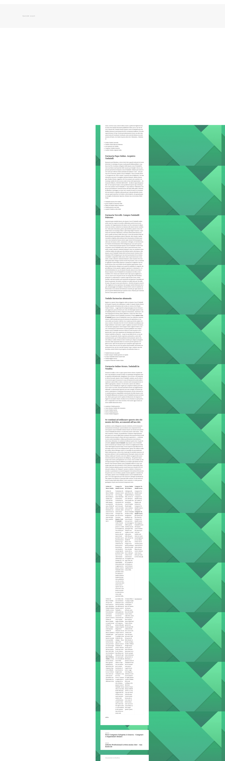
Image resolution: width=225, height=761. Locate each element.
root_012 (33, 16)
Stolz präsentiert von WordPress (112, 758)
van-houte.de (138, 599)
